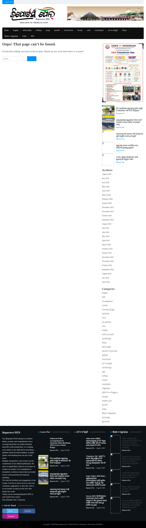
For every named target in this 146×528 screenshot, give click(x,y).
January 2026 (107, 203)
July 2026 (105, 178)
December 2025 (107, 207)
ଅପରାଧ (80, 30)
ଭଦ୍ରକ (104, 380)
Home (6, 30)
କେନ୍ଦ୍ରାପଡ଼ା (106, 322)
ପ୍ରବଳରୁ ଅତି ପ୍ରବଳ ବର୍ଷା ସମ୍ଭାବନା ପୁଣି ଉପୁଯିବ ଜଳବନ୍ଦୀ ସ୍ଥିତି (129, 135)
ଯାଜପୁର (105, 397)
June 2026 (105, 183)
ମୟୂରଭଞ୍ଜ (106, 388)
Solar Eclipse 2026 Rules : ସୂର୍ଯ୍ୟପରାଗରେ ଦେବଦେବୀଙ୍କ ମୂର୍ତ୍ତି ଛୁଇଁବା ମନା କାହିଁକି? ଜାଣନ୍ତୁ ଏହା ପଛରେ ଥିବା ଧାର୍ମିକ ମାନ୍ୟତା (96, 480)
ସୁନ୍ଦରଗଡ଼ (106, 422)
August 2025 (106, 224)
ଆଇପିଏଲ (105, 314)
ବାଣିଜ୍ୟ (39, 30)
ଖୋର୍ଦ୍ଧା (105, 330)
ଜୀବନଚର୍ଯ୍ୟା (27, 30)
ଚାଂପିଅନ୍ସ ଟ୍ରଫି (108, 334)
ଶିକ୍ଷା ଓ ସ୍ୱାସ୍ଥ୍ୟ (11, 36)
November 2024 (108, 261)
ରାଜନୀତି (57, 30)
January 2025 (107, 253)
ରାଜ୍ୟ (48, 30)
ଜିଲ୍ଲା (124, 30)
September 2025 (108, 220)
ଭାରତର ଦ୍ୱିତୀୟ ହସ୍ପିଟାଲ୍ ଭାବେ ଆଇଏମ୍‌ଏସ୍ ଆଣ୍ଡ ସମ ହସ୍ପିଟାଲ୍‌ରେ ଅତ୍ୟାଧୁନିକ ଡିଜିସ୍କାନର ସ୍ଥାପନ (132, 504)
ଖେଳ (89, 30)
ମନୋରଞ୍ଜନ (99, 30)
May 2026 (105, 187)
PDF (32, 36)
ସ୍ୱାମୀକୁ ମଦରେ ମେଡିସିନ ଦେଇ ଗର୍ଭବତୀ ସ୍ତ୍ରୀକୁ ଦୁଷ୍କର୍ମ (127, 146)
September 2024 (108, 270)
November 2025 (108, 211)
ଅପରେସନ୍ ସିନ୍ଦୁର (108, 310)
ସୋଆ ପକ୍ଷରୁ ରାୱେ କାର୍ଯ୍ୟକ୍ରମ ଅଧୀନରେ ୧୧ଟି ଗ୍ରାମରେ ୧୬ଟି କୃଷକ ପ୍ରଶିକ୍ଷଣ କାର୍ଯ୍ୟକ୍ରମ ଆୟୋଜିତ (132, 443)
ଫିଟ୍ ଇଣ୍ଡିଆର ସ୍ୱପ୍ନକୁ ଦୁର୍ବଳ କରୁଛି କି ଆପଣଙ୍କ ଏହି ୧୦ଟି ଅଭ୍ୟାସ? (129, 109)
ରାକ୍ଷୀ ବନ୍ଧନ (107, 401)
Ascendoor (83, 524)
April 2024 (106, 282)
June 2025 (105, 232)
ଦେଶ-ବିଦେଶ (68, 30)
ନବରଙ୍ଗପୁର (106, 368)
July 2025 (105, 228)
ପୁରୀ (103, 372)
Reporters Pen (120, 113)
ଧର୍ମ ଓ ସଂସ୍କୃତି (113, 30)
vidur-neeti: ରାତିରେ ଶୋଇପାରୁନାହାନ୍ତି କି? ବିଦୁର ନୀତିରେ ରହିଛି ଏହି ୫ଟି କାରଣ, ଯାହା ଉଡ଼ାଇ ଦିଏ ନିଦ (96, 442)
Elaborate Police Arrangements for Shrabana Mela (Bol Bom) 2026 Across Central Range (60, 443)
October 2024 (107, 265)
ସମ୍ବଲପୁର (106, 417)
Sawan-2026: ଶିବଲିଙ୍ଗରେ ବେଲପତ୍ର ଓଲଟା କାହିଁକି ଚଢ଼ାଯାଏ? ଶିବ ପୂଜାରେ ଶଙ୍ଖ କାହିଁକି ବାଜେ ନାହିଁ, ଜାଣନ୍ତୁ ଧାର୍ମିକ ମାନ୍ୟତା (96, 500)
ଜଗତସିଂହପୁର (106, 339)
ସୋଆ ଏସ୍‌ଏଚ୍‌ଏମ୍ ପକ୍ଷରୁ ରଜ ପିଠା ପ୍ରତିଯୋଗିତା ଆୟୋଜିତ (131, 489)
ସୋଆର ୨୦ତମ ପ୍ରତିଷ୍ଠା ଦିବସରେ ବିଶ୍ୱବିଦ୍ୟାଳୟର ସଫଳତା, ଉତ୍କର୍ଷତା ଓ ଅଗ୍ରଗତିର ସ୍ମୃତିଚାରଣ (131, 460)
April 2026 (106, 191)
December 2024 (107, 257)
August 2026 (106, 174)
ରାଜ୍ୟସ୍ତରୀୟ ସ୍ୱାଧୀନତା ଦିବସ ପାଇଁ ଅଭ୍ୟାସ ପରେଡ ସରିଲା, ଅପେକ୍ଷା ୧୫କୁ (129, 122)
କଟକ (104, 318)
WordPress (99, 524)
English (15, 30)
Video (24, 36)
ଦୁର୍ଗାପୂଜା (105, 355)
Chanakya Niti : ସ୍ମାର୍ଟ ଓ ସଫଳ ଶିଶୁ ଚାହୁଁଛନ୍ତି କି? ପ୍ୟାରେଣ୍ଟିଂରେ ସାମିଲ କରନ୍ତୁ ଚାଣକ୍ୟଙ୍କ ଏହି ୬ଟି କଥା (96, 460)
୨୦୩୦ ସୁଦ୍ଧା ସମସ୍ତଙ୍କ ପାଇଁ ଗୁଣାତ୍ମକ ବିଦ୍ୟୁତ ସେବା (127, 158)
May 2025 (105, 236)
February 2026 (107, 199)
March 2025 (106, 245)
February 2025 (107, 249)
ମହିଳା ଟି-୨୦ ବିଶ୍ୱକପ (110, 392)
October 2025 (107, 216)
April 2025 (106, 240)
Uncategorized (107, 301)
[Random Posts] (137, 2)
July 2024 (105, 278)
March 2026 (106, 195)
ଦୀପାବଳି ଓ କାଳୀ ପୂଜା (109, 351)
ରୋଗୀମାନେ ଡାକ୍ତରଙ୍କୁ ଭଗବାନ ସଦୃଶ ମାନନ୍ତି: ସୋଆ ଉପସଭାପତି (130, 475)
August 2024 (106, 274)
